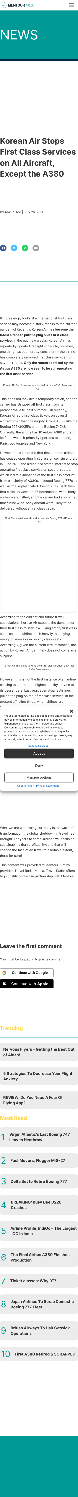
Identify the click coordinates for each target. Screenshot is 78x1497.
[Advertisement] (39, 568)
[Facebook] (3, 248)
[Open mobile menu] (71, 5)
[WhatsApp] (25, 248)
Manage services (38, 745)
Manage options (39, 777)
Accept (39, 753)
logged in (27, 959)
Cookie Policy (25, 785)
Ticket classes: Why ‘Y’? (33, 1281)
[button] (71, 711)
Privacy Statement (47, 785)
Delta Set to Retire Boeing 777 (39, 1181)
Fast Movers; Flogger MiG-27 (37, 1160)
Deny (39, 765)
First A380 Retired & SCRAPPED (45, 1354)
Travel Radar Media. (30, 871)
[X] (14, 248)
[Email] (35, 248)
